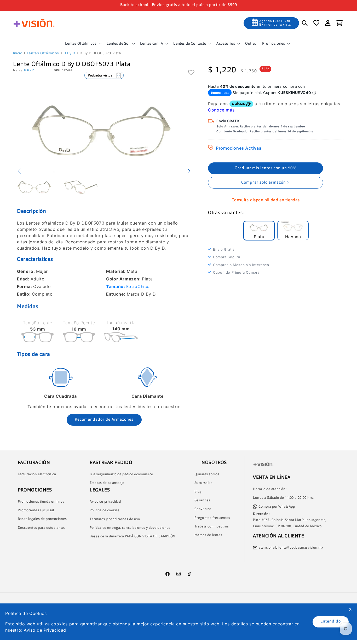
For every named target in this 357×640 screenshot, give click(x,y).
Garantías (202, 500)
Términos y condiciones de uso (115, 519)
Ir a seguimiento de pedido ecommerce (121, 474)
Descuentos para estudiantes (42, 528)
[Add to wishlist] (191, 72)
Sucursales (203, 483)
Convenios (202, 509)
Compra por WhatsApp (276, 506)
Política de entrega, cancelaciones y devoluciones (130, 528)
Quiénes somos (207, 474)
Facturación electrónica (37, 474)
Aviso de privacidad (105, 501)
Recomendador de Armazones (104, 420)
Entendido (330, 622)
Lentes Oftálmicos (43, 53)
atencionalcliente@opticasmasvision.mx (290, 547)
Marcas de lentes (208, 535)
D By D (69, 53)
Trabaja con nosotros (211, 526)
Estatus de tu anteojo (107, 483)
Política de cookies (104, 510)
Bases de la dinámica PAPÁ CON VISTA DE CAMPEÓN (132, 536)
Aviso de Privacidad (45, 630)
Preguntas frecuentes (212, 518)
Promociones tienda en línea (41, 501)
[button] (82, 43)
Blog (197, 491)
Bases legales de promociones (42, 519)
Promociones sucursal (36, 510)
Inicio (17, 53)
